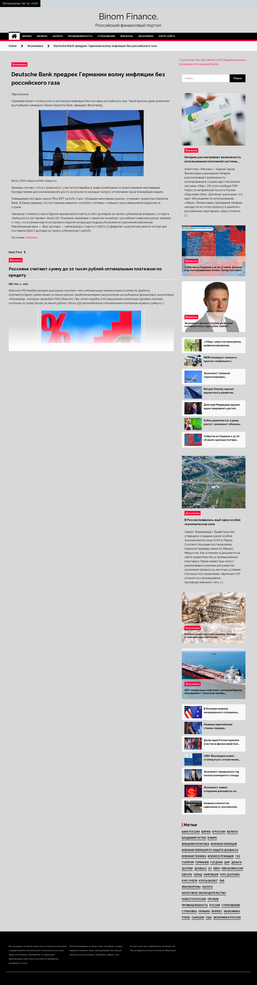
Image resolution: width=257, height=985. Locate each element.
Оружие (213, 899)
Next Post (15, 252)
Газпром (188, 862)
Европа (187, 874)
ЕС (210, 868)
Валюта (42, 36)
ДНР (227, 862)
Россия (214, 905)
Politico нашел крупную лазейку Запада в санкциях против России (210, 636)
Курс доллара (230, 874)
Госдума (216, 862)
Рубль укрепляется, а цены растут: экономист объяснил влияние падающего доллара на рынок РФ (222, 422)
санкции (198, 917)
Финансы (126, 36)
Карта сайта (167, 36)
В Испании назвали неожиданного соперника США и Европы (221, 710)
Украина (204, 911)
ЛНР (221, 880)
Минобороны (191, 886)
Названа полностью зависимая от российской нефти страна (220, 805)
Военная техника (194, 856)
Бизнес (27, 36)
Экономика (146, 36)
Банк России (191, 831)
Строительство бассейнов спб (200, 60)
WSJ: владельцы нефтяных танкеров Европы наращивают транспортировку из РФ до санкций (213, 692)
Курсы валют (208, 880)
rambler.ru (32, 237)
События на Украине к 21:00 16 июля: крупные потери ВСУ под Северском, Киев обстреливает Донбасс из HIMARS (222, 438)
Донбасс (200, 868)
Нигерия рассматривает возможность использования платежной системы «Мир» (212, 160)
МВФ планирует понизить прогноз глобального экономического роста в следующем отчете (220, 359)
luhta (215, 64)
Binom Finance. (128, 16)
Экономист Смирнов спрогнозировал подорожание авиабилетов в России (222, 375)
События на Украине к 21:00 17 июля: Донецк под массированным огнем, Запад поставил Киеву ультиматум (213, 269)
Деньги (236, 862)
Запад (198, 874)
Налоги (58, 36)
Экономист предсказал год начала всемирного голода (221, 773)
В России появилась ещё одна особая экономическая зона (212, 522)
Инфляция (211, 874)
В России (218, 831)
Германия (202, 862)
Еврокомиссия (232, 868)
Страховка (189, 911)
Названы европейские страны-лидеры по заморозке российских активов (220, 726)
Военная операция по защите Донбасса (210, 850)
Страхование (106, 36)
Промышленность (80, 36)
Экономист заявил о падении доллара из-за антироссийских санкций (220, 789)
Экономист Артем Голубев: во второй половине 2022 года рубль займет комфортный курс (208, 325)
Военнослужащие (221, 856)
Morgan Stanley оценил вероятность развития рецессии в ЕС (219, 391)
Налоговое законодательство (204, 893)
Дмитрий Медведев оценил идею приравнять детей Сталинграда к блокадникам (222, 406)
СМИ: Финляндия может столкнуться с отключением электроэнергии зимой (222, 758)
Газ (237, 856)
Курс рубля (189, 880)
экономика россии (227, 917)
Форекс (217, 911)
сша (209, 917)
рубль (186, 917)
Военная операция (224, 844)
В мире (212, 837)
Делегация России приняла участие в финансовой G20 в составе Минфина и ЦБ (221, 742)
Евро (216, 868)
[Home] (14, 36)
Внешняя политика (195, 844)
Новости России (194, 899)
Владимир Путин (194, 837)
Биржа (206, 831)
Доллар (187, 868)
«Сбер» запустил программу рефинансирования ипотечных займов (222, 343)
